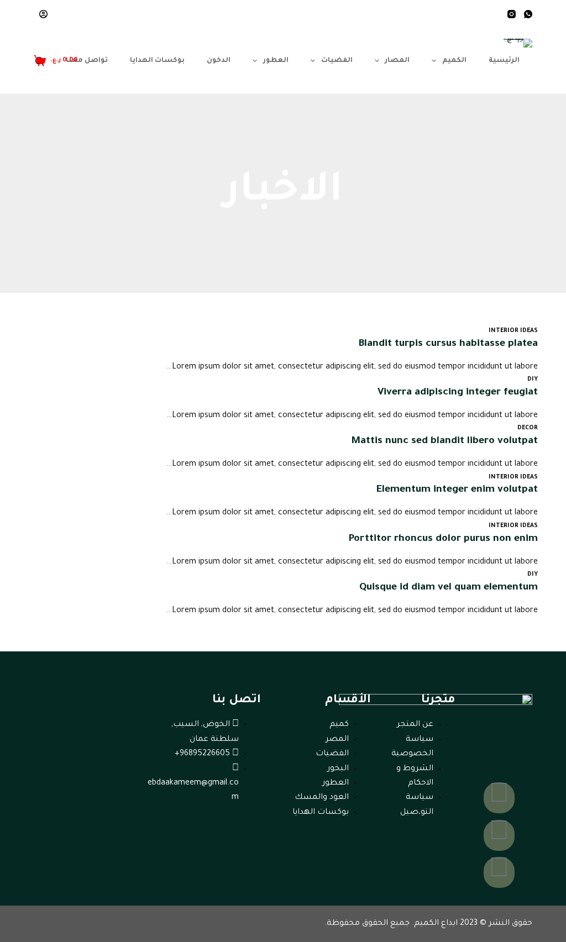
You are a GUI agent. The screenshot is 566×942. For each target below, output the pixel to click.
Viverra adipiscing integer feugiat (458, 392)
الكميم (454, 61)
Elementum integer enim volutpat (457, 490)
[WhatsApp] (528, 14)
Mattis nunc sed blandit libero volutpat (444, 441)
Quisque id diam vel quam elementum (448, 587)
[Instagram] (511, 14)
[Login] (43, 14)
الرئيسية (504, 61)
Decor (527, 428)
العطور (276, 61)
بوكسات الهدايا (157, 61)
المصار (397, 61)
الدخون (218, 61)
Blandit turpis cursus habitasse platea (448, 344)
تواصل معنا (87, 61)
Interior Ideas (513, 331)
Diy (532, 379)
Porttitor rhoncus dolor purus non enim (443, 539)
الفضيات (337, 61)
